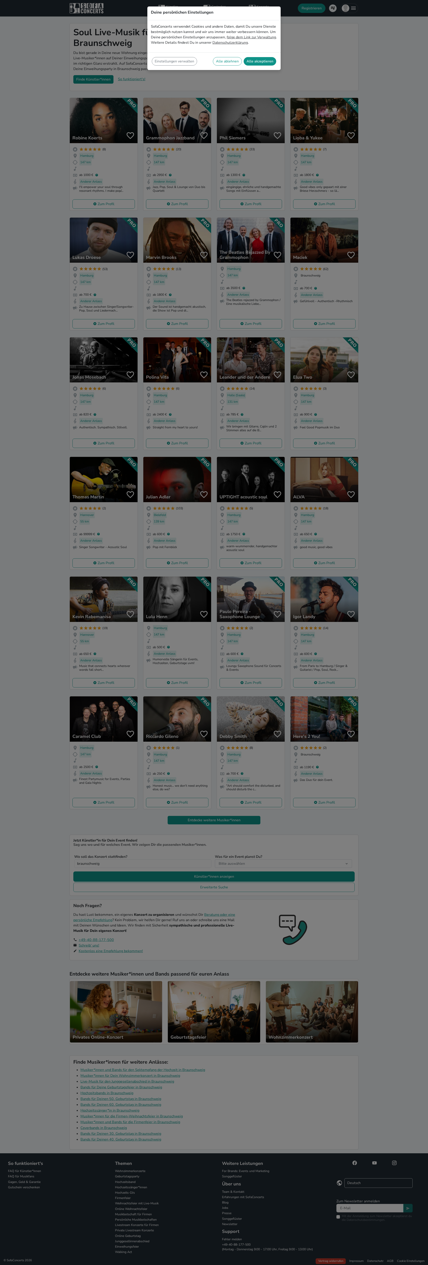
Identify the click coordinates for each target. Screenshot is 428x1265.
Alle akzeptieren (260, 61)
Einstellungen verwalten (174, 61)
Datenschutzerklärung (230, 42)
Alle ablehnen (227, 61)
